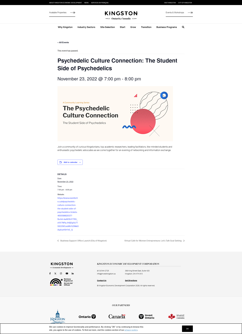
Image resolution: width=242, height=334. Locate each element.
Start (122, 27)
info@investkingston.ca (106, 274)
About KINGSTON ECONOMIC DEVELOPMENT (65, 3)
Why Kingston (65, 27)
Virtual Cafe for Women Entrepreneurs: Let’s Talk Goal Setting (153, 241)
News (86, 3)
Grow (133, 27)
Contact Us (101, 281)
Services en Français (100, 3)
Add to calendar (70, 162)
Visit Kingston (170, 3)
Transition (146, 27)
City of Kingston (185, 3)
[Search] (183, 28)
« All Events (63, 42)
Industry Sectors (86, 27)
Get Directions (131, 281)
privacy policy (131, 330)
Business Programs (166, 27)
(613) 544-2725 (103, 271)
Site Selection (107, 27)
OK (187, 329)
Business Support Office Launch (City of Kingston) (83, 241)
